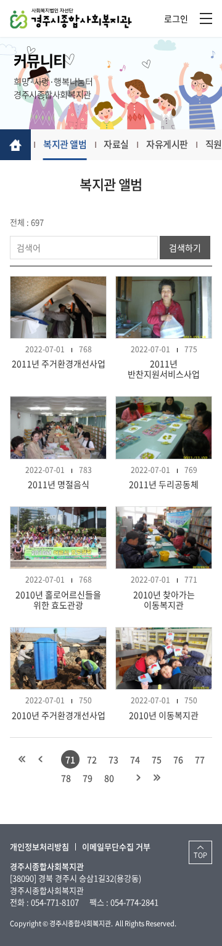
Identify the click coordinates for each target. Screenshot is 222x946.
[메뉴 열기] (206, 18)
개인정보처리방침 (39, 846)
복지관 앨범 (64, 144)
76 (178, 759)
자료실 (116, 144)
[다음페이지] (139, 778)
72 (92, 759)
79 (87, 778)
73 (113, 759)
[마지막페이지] (157, 778)
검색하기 (185, 247)
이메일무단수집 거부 (116, 846)
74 (135, 759)
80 (109, 778)
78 (66, 778)
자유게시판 (167, 144)
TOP (200, 855)
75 (157, 759)
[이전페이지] (40, 759)
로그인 (176, 18)
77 (200, 759)
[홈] (15, 144)
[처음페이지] (22, 759)
